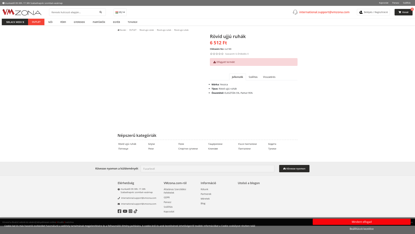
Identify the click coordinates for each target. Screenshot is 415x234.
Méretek (205, 198)
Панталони (244, 148)
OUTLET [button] (36, 21)
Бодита (272, 143)
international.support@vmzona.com (324, 12)
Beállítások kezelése (362, 229)
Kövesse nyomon (295, 168)
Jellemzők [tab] (237, 76)
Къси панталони (247, 143)
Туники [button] (132, 22)
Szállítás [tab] (253, 76)
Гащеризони (215, 143)
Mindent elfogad (362, 222)
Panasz (395, 2)
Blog (203, 203)
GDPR (167, 197)
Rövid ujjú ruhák (127, 143)
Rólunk (204, 189)
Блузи (151, 143)
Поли (181, 143)
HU (120, 12)
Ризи (151, 148)
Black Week (15, 22)
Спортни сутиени (188, 148)
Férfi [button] (63, 22)
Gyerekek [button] (79, 22)
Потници (123, 148)
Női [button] (50, 22)
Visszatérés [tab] (269, 76)
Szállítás (407, 2)
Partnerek (206, 193)
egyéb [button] (116, 22)
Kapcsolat (383, 2)
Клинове (213, 148)
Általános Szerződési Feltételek (175, 191)
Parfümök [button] (99, 22)
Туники (272, 148)
